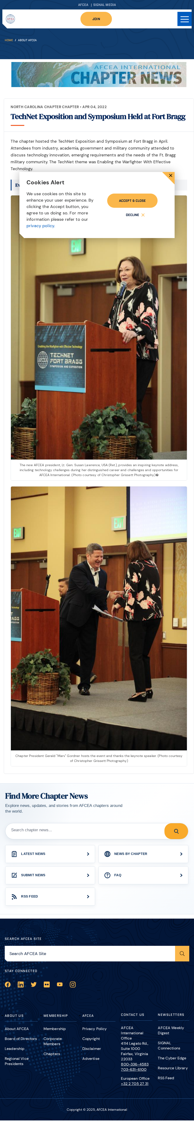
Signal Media (104, 4)
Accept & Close (132, 200)
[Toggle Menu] (184, 19)
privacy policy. (40, 226)
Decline (132, 214)
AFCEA (83, 4)
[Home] (10, 18)
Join (96, 19)
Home (9, 40)
